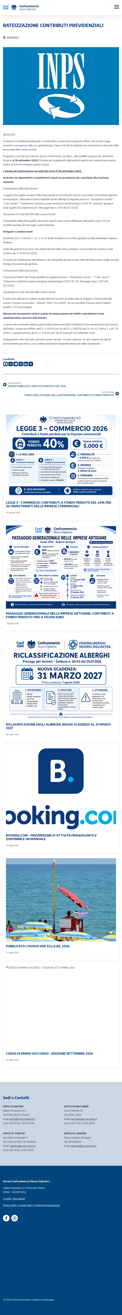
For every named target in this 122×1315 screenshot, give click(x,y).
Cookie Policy (26, 1205)
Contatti (7, 1198)
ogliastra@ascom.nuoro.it (22, 1145)
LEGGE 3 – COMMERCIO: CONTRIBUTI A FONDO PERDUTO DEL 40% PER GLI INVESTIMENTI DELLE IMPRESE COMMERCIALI (58, 504)
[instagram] (14, 1218)
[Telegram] (15, 364)
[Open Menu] (116, 6)
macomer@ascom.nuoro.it (84, 1119)
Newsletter (19, 1198)
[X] (20, 364)
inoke (51, 1299)
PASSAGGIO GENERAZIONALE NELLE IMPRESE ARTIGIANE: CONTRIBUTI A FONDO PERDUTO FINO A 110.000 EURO (60, 615)
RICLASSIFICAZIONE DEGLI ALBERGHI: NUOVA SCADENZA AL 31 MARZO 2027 (58, 726)
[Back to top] (114, 1307)
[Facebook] (5, 364)
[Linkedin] (26, 364)
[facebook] (6, 1218)
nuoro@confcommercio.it (22, 1119)
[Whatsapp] (10, 364)
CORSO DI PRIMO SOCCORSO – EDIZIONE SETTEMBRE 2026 (49, 1053)
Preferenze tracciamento (47, 1205)
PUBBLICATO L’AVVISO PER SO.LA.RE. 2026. (38, 946)
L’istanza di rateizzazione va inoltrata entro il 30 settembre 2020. (42, 171)
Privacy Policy (10, 1205)
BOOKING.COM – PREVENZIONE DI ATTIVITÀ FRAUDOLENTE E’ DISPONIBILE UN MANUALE (51, 837)
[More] (31, 364)
